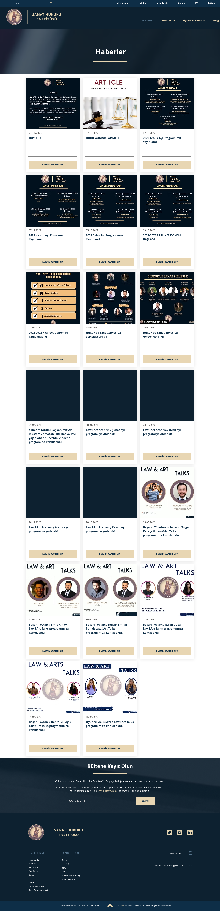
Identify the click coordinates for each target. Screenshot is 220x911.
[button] (168, 20)
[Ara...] (51, 3)
